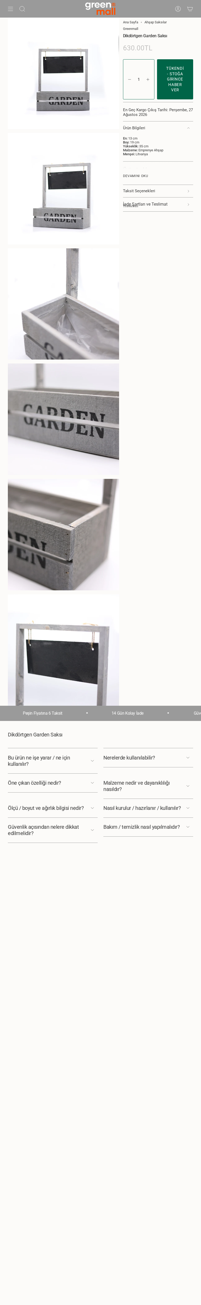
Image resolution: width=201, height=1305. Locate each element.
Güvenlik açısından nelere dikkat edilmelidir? (43, 830)
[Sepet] (190, 8)
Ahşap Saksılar (155, 22)
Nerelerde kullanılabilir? (129, 758)
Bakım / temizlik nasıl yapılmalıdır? (141, 827)
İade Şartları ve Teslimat (145, 204)
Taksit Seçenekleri (139, 191)
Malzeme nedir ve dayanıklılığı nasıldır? (136, 786)
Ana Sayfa (130, 22)
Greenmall (130, 29)
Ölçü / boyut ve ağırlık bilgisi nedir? (45, 808)
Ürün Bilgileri (134, 128)
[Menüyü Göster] (10, 8)
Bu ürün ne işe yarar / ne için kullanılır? (39, 761)
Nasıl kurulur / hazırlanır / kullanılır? (142, 808)
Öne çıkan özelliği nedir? (34, 783)
